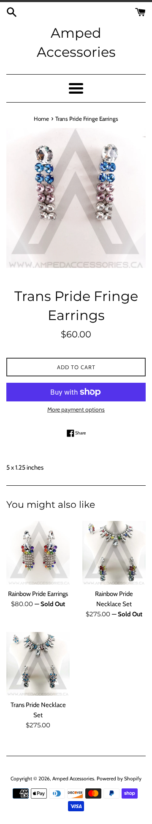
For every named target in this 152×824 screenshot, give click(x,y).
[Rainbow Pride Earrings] (38, 553)
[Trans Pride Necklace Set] (38, 664)
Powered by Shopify (119, 778)
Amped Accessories (76, 42)
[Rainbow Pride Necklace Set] (114, 553)
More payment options (76, 409)
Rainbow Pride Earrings (38, 594)
